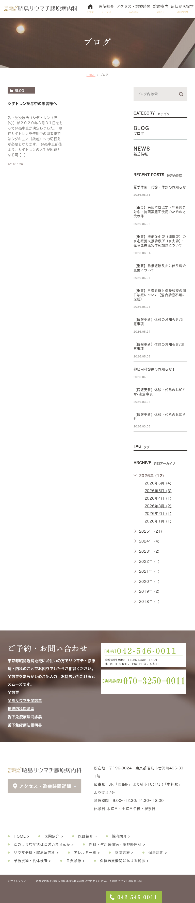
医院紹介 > (53, 836)
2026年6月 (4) (158, 483)
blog (19, 90)
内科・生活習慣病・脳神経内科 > (117, 844)
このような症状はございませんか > (44, 844)
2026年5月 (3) (158, 491)
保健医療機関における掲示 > (124, 860)
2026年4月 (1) (158, 498)
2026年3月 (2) (158, 506)
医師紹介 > (87, 836)
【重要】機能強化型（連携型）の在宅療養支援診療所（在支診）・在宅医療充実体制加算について (160, 241)
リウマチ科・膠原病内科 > (36, 852)
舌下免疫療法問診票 (25, 717)
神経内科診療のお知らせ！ (155, 369)
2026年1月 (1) (158, 521)
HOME (91, 75)
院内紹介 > (121, 836)
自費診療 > (75, 860)
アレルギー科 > (87, 852)
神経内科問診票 (21, 709)
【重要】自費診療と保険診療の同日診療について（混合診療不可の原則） (160, 295)
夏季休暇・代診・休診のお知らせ (160, 187)
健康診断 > (158, 852)
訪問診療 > (124, 852)
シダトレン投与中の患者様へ (32, 103)
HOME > (21, 836)
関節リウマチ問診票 (25, 700)
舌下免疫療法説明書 (25, 725)
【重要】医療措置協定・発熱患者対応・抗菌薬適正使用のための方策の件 (160, 212)
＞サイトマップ (17, 881)
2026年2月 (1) (158, 513)
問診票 (13, 692)
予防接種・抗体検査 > (32, 860)
